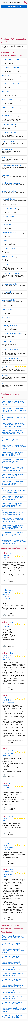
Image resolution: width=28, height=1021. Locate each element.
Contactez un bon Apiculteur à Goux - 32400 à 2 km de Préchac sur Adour (14, 417)
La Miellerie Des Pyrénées (11, 341)
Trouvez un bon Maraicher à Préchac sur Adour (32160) (12, 997)
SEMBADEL (6, 559)
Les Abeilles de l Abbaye (6, 555)
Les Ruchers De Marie (10, 358)
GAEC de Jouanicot (9, 191)
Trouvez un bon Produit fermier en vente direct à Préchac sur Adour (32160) (14, 1009)
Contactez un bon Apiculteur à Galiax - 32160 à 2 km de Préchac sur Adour (14, 410)
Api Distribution (7, 292)
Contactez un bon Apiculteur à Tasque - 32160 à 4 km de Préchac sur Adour (12, 439)
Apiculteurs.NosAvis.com (11, 2)
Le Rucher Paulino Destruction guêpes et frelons (7, 592)
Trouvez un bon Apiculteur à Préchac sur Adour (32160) (12, 1003)
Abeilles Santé (7, 75)
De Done (5, 240)
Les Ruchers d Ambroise (10, 273)
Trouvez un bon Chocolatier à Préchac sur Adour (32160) (12, 986)
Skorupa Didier (7, 317)
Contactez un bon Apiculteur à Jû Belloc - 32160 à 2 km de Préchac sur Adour (14, 402)
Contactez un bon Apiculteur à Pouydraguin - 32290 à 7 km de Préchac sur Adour (13, 497)
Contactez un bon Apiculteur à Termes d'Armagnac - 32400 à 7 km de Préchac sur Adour (13, 512)
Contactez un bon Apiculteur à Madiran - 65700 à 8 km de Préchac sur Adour (12, 534)
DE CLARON (6, 224)
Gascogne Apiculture (9, 300)
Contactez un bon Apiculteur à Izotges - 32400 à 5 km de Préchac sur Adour (12, 454)
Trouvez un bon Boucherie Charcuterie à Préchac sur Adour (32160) (13, 950)
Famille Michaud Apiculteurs (12, 333)
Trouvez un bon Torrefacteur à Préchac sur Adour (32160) (12, 1016)
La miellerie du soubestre (11, 183)
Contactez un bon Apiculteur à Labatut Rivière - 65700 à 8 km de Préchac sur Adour (14, 541)
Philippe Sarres (7, 157)
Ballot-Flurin (6, 375)
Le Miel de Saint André (10, 325)
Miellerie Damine (8, 256)
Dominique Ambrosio (9, 232)
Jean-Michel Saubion (9, 124)
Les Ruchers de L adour (10, 59)
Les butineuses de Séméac (11, 132)
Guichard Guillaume (9, 216)
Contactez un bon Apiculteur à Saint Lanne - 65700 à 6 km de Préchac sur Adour (13, 483)
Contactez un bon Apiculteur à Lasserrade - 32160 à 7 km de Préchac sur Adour (12, 505)
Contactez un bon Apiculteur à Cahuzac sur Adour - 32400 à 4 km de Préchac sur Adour (13, 432)
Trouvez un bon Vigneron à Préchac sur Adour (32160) (11, 980)
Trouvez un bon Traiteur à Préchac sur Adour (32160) (11, 944)
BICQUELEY (6, 599)
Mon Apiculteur (7, 115)
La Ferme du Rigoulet (9, 284)
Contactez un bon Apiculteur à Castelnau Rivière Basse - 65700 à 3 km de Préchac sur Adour (13, 424)
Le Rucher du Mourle (9, 264)
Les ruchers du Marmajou (11, 83)
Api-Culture (6, 91)
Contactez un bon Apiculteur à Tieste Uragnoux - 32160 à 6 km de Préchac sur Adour (13, 490)
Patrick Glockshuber (9, 199)
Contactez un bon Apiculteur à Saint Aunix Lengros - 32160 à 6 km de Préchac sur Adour (13, 468)
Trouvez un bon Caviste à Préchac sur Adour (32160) (11, 963)
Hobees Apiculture (8, 107)
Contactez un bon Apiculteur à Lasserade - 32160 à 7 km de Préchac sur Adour (12, 519)
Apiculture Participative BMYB (12, 165)
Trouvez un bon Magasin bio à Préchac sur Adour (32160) (12, 968)
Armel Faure (6, 175)
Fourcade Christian (5, 367)
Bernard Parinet (7, 99)
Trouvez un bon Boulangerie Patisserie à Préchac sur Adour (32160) (13, 937)
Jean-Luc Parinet (8, 141)
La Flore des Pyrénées (10, 349)
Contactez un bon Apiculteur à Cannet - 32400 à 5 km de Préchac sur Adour (12, 461)
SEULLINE (6, 626)
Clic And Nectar (7, 383)
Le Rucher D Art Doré (9, 208)
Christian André (7, 309)
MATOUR (5, 821)
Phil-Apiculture (7, 149)
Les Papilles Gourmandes (11, 67)
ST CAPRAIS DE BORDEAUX (7, 874)
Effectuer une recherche (14, 6)
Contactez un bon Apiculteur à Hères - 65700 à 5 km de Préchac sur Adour (14, 446)
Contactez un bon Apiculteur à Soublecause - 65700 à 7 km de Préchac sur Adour (13, 527)
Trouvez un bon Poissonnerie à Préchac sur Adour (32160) (13, 991)
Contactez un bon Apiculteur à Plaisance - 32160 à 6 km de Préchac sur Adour (12, 475)
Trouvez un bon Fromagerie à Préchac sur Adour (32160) (12, 974)
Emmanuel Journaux (9, 248)
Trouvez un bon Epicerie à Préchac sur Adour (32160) (11, 957)
